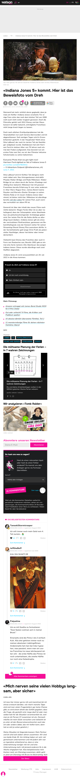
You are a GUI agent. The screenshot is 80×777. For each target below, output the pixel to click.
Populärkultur (24, 338)
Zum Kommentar (16, 543)
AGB (56, 769)
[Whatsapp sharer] (13, 396)
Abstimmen (25, 286)
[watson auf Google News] (50, 103)
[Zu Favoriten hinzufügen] (26, 103)
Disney (38, 341)
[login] (3, 774)
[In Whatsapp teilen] (10, 103)
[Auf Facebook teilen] (5, 103)
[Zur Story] (40, 722)
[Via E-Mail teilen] (15, 103)
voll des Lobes (15, 200)
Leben (5, 36)
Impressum (46, 769)
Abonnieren (39, 445)
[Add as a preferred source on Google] (37, 103)
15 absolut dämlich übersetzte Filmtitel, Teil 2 (24, 319)
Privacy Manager (40, 772)
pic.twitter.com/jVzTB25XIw (15, 165)
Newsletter (13, 769)
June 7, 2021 (8, 170)
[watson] (7, 2)
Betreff (7, 475)
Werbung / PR (26, 769)
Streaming (27, 341)
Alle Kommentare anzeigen (25, 676)
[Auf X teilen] (10, 396)
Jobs (37, 769)
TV (11, 36)
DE (67, 2)
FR (73, 2)
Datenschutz (66, 769)
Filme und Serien (12, 341)
